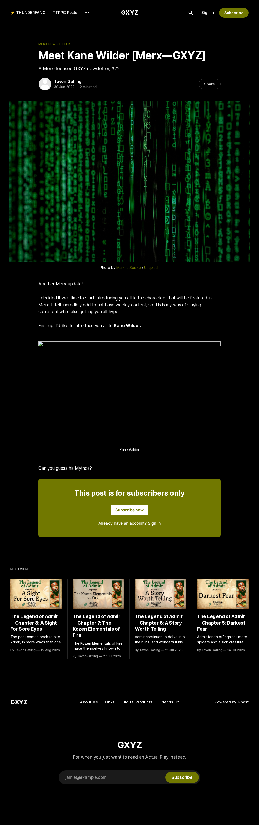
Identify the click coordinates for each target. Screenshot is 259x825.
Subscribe (233, 12)
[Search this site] (191, 13)
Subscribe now (129, 509)
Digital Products (137, 702)
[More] (87, 13)
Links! (110, 702)
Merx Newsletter (54, 44)
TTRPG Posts (65, 12)
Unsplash (151, 267)
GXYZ (129, 12)
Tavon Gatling (67, 81)
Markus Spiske (128, 267)
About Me (89, 702)
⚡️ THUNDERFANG (28, 12)
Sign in (207, 12)
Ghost (243, 702)
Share (209, 84)
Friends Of (169, 702)
